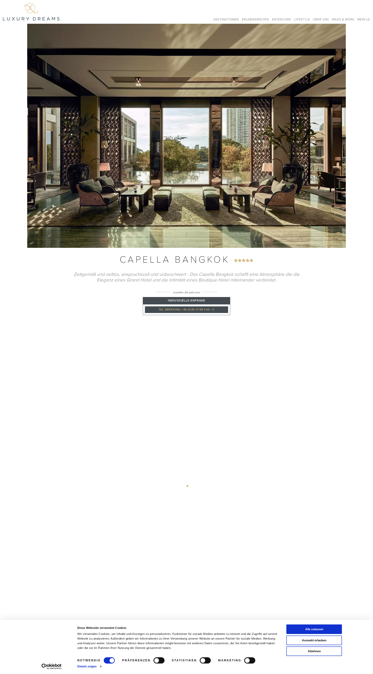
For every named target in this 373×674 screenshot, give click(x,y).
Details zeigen (87, 666)
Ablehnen (314, 651)
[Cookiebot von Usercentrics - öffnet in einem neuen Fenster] (52, 666)
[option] (186, 136)
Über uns (321, 19)
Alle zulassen (314, 629)
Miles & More (343, 19)
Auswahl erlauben (314, 640)
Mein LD (363, 19)
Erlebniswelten (255, 19)
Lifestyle (302, 19)
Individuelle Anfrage (186, 300)
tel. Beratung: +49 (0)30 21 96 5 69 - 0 (186, 309)
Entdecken (281, 19)
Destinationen (226, 19)
